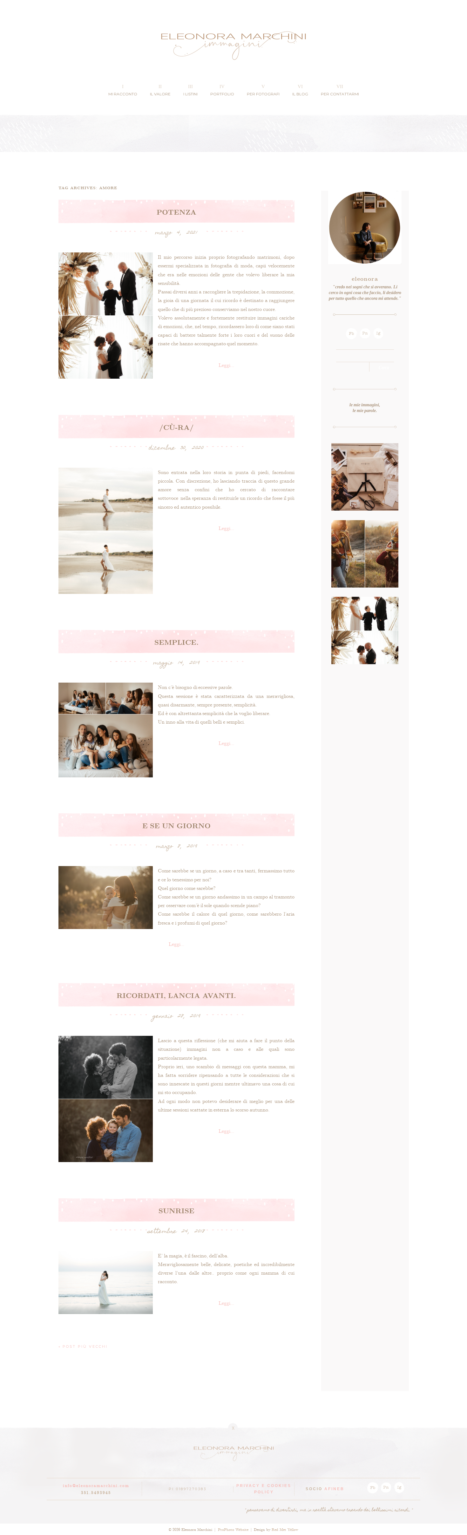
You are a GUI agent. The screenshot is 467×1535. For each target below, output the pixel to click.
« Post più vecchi (83, 1346)
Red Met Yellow (285, 1529)
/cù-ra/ (176, 427)
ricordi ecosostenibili (364, 449)
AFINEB (334, 1489)
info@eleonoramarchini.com (96, 1485)
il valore (160, 94)
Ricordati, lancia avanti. (176, 995)
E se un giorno (176, 825)
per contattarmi (340, 94)
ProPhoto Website (233, 1529)
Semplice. (176, 642)
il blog (300, 94)
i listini (190, 94)
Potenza (176, 212)
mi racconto (122, 94)
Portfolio (222, 94)
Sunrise (176, 1210)
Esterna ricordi (365, 526)
